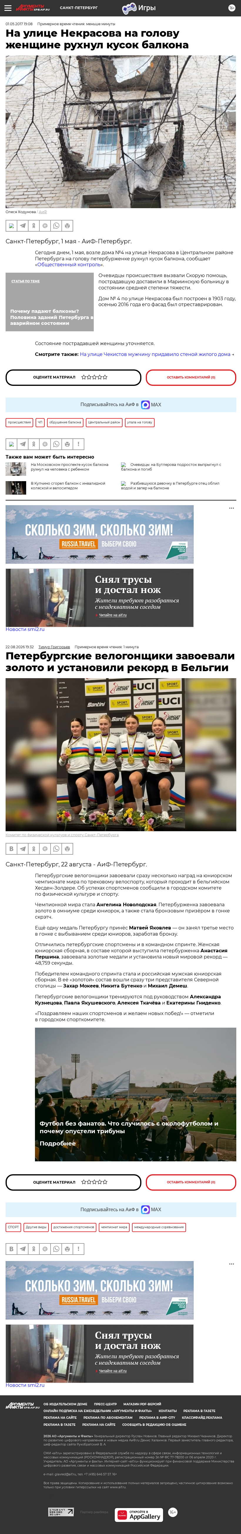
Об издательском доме (65, 1404)
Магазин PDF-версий (142, 1404)
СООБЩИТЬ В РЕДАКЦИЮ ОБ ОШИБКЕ (154, 1425)
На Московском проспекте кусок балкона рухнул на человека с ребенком (69, 466)
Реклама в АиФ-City (157, 1418)
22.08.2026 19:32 (20, 647)
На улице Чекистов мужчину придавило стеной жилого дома (155, 354)
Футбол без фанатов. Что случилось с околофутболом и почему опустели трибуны (129, 1127)
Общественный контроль (69, 264)
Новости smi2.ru (25, 629)
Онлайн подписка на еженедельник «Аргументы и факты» (97, 1411)
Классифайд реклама (202, 1418)
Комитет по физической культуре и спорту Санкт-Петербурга (62, 835)
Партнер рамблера (94, 1512)
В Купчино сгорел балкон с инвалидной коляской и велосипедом (68, 485)
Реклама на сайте (60, 1418)
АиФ (43, 212)
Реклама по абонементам (108, 1418)
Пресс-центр (105, 1404)
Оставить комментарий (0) (191, 377)
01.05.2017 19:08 (19, 24)
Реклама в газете (199, 1411)
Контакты (168, 1411)
